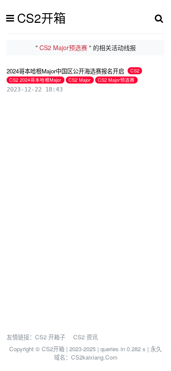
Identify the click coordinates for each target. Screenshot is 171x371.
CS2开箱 (41, 17)
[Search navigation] (159, 18)
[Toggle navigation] (12, 18)
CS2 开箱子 (50, 337)
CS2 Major (79, 79)
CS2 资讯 (85, 337)
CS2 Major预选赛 (116, 79)
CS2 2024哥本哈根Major (35, 79)
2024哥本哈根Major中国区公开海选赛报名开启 (65, 71)
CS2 (134, 70)
